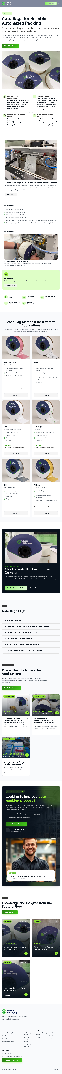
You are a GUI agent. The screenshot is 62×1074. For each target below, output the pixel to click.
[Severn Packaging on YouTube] (11, 1024)
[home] (8, 3)
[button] (58, 3)
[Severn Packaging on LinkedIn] (3, 1024)
